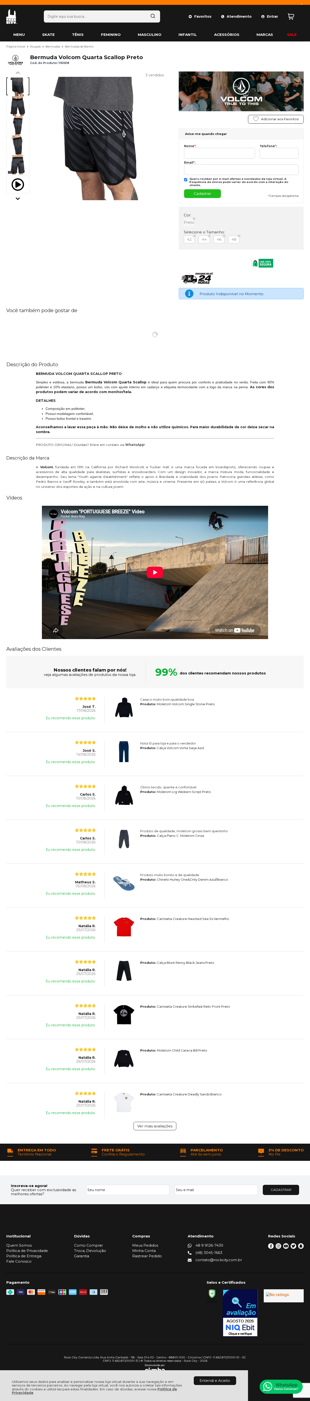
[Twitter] (293, 1247)
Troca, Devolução (90, 1250)
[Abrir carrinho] (294, 16)
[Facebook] (271, 1247)
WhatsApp (134, 445)
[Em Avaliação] (240, 1313)
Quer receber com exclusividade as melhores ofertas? (43, 1191)
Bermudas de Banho (79, 46)
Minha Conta (144, 1250)
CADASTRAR (281, 1190)
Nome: (190, 146)
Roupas (35, 46)
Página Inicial (16, 46)
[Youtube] (286, 1247)
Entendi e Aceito (215, 1380)
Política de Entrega (23, 1256)
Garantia (81, 1256)
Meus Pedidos (145, 1245)
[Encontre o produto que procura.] (153, 16)
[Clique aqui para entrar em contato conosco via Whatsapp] (281, 1387)
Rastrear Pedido (147, 1256)
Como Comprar (88, 1245)
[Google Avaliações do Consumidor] (284, 1295)
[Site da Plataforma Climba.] (155, 1369)
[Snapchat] (301, 1247)
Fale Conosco (18, 1261)
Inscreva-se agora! (29, 1185)
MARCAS (264, 34)
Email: (189, 162)
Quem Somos (19, 1245)
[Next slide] (17, 197)
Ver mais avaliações (154, 1126)
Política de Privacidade (27, 1250)
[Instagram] (278, 1247)
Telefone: (268, 146)
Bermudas (53, 46)
